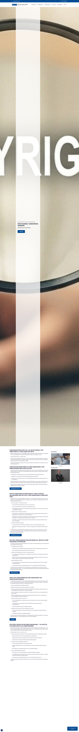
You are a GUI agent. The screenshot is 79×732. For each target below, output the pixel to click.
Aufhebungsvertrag (67, 714)
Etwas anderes (66, 723)
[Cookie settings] (2, 730)
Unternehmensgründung (67, 718)
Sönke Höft (54, 4)
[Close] (76, 701)
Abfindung (66, 716)
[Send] (75, 728)
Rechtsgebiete (33, 4)
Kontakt (65, 4)
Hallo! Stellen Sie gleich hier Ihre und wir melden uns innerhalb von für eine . (66, 705)
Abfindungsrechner (47, 4)
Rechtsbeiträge (59, 4)
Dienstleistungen (40, 4)
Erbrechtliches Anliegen (67, 721)
